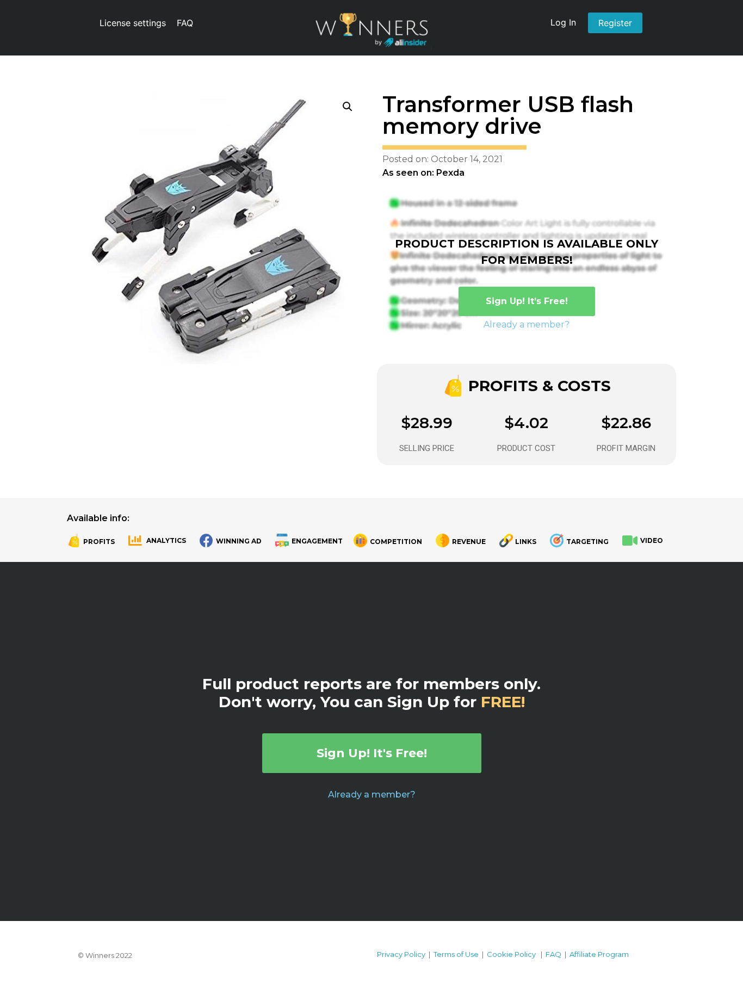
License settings (133, 22)
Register (615, 22)
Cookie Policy (511, 954)
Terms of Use (456, 954)
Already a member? (526, 324)
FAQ (185, 22)
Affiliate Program (599, 954)
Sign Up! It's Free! (372, 753)
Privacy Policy (401, 954)
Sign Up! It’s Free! (527, 301)
